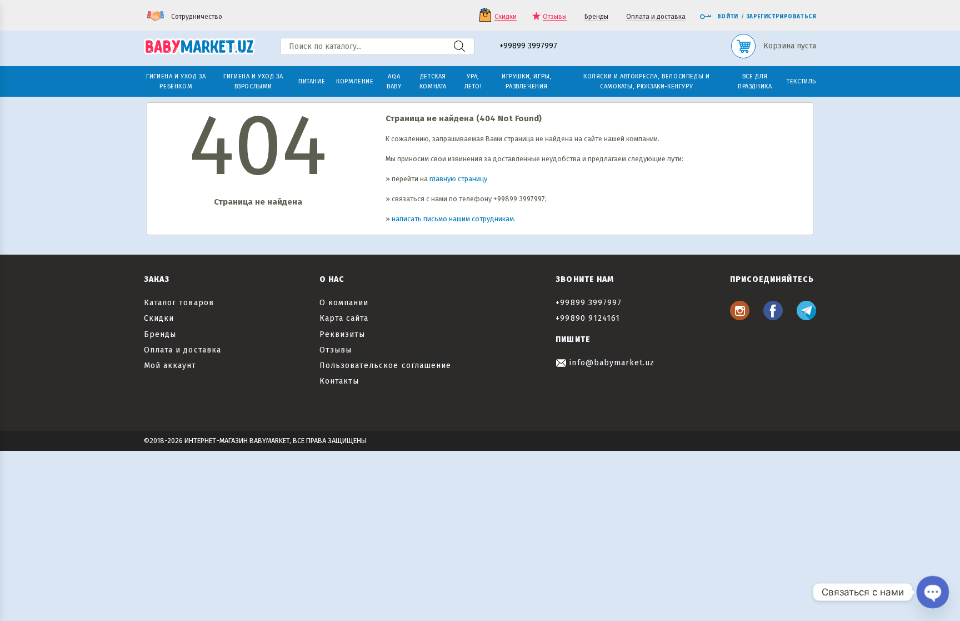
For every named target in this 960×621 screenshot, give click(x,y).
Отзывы (555, 17)
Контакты (339, 381)
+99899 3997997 (528, 46)
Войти (727, 16)
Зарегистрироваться (781, 16)
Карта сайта (344, 318)
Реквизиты (342, 334)
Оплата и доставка (656, 17)
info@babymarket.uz (610, 362)
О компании (344, 302)
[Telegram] (806, 317)
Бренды (596, 17)
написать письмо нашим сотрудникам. (454, 219)
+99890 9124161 (588, 318)
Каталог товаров (179, 302)
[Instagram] (739, 317)
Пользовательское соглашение (385, 365)
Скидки (505, 17)
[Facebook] (773, 317)
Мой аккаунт (170, 365)
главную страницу (458, 179)
